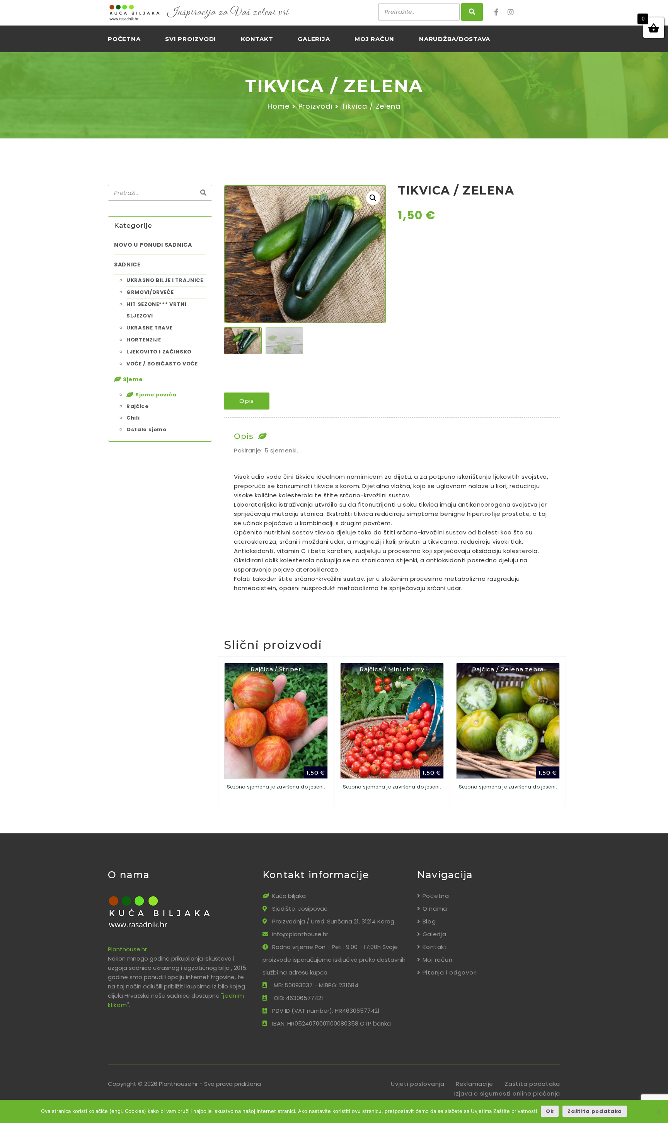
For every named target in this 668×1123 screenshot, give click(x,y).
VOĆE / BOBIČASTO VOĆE (162, 363)
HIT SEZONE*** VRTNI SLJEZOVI (156, 309)
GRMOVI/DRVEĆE (150, 292)
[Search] (203, 193)
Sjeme (133, 379)
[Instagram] (513, 12)
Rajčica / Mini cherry (392, 669)
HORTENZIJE (143, 339)
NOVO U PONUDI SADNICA (153, 245)
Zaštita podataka (532, 1084)
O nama (435, 909)
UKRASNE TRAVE (149, 327)
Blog (429, 921)
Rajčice (137, 406)
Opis (246, 400)
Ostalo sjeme (146, 429)
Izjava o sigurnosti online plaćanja (507, 1093)
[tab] (246, 401)
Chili (133, 418)
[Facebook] (500, 12)
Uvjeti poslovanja (418, 1084)
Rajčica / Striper (276, 669)
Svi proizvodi (190, 39)
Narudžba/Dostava (454, 39)
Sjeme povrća (156, 394)
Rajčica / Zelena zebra (508, 669)
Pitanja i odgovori (450, 972)
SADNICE (127, 264)
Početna (124, 39)
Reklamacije (474, 1084)
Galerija (314, 39)
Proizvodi (315, 106)
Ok (550, 1111)
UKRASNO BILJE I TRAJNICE (164, 280)
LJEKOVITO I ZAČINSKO (159, 351)
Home (279, 106)
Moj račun (374, 39)
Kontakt (257, 39)
